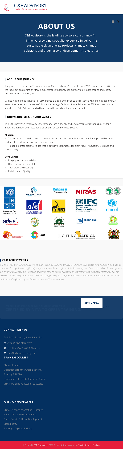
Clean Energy (10, 423)
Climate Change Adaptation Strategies (23, 383)
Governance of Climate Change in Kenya (24, 379)
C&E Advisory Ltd (40, 445)
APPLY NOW (91, 303)
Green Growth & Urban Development (23, 419)
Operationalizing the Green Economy (23, 369)
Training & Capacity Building (18, 428)
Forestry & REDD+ (13, 374)
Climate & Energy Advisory (88, 445)
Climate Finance (12, 365)
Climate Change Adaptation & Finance (23, 409)
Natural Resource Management (20, 414)
